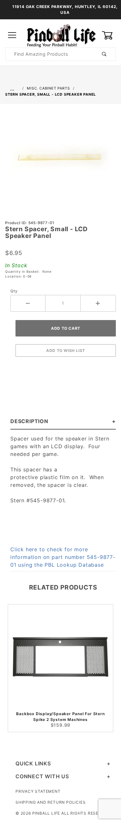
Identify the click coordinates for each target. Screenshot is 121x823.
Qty (13, 291)
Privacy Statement (38, 791)
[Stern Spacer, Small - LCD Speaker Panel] (60, 160)
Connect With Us (42, 776)
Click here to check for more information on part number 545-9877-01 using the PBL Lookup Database (63, 557)
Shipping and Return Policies (50, 802)
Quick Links (33, 763)
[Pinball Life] (60, 35)
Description (29, 421)
